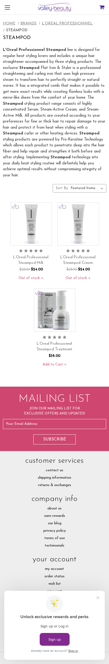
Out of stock (29, 278)
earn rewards (54, 516)
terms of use (54, 538)
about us (54, 508)
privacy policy (54, 531)
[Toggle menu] (7, 7)
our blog (54, 523)
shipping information (54, 478)
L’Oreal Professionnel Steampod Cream (78, 260)
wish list (54, 584)
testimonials (54, 546)
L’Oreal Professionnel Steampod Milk (30, 260)
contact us (54, 470)
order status (54, 576)
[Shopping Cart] (101, 7)
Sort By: (62, 188)
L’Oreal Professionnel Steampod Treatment (54, 346)
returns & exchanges (54, 485)
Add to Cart (53, 364)
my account (54, 569)
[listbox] (88, 188)
